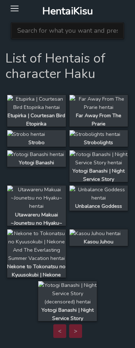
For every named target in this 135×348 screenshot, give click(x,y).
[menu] (14, 9)
